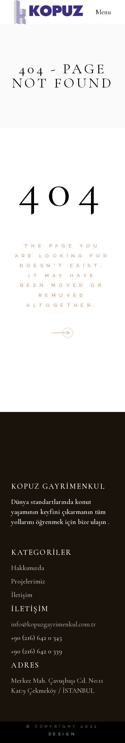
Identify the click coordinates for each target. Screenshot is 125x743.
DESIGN (63, 734)
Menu (103, 12)
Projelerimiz (28, 581)
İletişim (21, 595)
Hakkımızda (27, 568)
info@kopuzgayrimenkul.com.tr (53, 624)
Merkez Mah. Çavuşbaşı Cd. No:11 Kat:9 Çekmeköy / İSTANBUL (57, 686)
